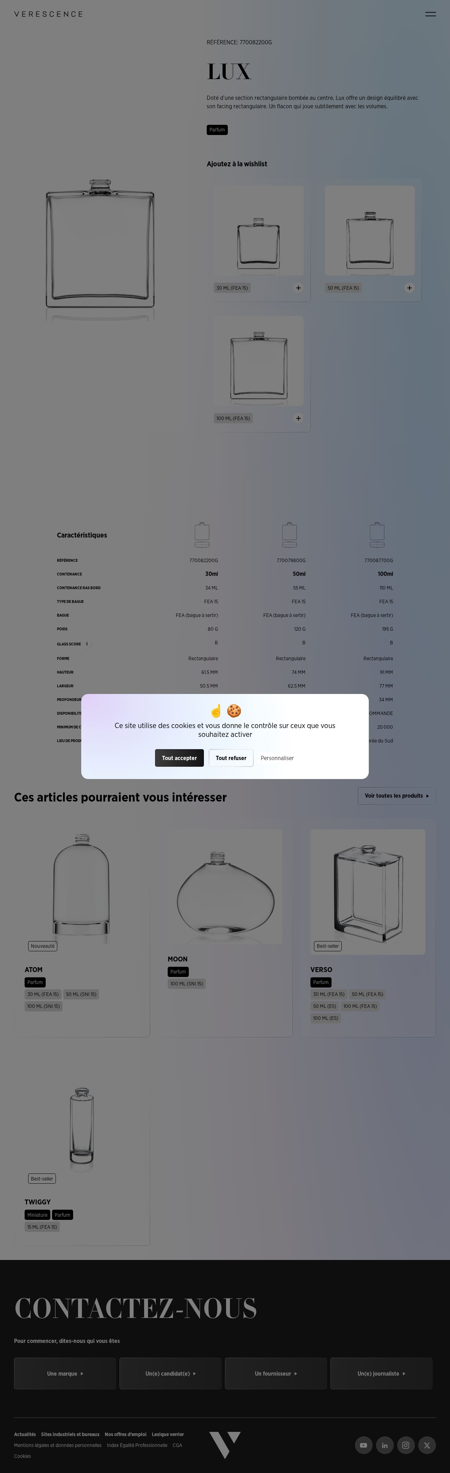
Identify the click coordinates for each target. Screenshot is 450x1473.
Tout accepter (179, 758)
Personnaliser (277, 758)
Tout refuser (231, 758)
